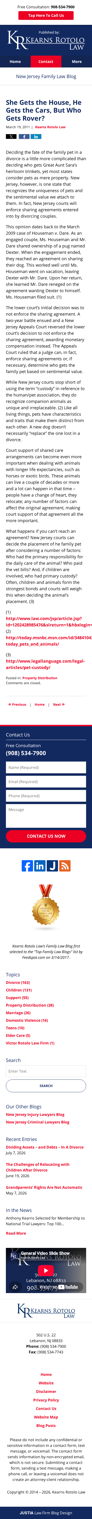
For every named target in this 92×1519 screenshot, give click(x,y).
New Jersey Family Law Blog (46, 40)
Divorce (18, 982)
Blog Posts (46, 1425)
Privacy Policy (46, 1400)
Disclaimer (46, 1391)
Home (15, 61)
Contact (45, 61)
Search (46, 1085)
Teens (15, 1027)
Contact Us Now (46, 836)
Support (17, 997)
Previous (17, 704)
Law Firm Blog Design (46, 1512)
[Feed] (65, 866)
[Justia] (52, 866)
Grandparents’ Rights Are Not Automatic (44, 1187)
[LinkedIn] (40, 866)
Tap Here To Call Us (46, 15)
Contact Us (46, 1408)
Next (59, 704)
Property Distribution (39, 678)
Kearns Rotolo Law (68, 1492)
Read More (16, 1233)
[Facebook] (27, 866)
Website (46, 1383)
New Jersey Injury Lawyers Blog (35, 1114)
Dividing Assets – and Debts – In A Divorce (45, 1147)
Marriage (18, 1012)
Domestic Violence (27, 1020)
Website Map (46, 1417)
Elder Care (18, 1035)
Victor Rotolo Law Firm (30, 1043)
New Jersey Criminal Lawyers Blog (37, 1122)
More (77, 61)
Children (19, 990)
